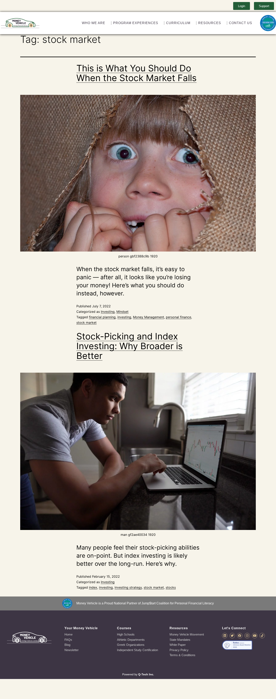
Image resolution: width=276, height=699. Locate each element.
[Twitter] (232, 635)
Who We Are (92, 23)
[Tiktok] (262, 635)
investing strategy (128, 587)
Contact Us (240, 23)
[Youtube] (254, 635)
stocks (171, 587)
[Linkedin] (225, 635)
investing (124, 317)
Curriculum (177, 23)
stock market (86, 322)
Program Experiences (134, 23)
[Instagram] (247, 635)
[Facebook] (239, 635)
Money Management (148, 317)
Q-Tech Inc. (146, 674)
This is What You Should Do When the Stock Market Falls (136, 73)
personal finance (178, 317)
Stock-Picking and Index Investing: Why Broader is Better (129, 346)
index (93, 587)
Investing (108, 312)
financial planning (102, 317)
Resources (209, 23)
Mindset (122, 312)
